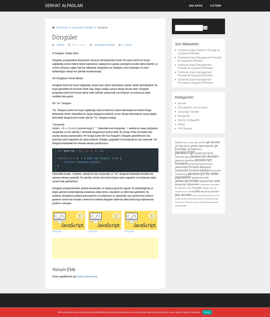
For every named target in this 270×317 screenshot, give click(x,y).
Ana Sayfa (195, 5)
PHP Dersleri (185, 128)
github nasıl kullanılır (202, 145)
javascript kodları (187, 181)
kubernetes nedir (184, 188)
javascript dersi (182, 157)
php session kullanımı (196, 199)
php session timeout (210, 202)
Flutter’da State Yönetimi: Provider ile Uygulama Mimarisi (199, 52)
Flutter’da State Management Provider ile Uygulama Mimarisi (200, 59)
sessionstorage (181, 206)
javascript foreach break (200, 164)
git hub (179, 145)
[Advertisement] (105, 248)
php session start (196, 202)
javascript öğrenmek (187, 184)
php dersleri (183, 195)
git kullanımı (195, 149)
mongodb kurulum (181, 192)
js (200, 185)
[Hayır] (266, 312)
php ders (215, 191)
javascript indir (200, 177)
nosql (191, 191)
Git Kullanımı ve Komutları (192, 107)
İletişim (215, 5)
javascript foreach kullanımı (193, 170)
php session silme (182, 202)
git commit (200, 142)
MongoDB (184, 115)
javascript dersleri (204, 156)
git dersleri (213, 142)
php (197, 191)
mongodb (196, 188)
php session (197, 195)
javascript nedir (210, 181)
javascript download (185, 160)
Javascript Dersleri (104, 44)
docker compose (188, 143)
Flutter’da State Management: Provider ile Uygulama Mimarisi (195, 66)
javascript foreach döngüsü (193, 167)
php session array (209, 195)
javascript (185, 152)
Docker (182, 103)
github (187, 146)
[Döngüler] (68, 220)
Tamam (207, 312)
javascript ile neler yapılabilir (197, 175)
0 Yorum (127, 44)
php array (205, 191)
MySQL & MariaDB (188, 120)
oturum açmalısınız (87, 276)
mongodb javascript (209, 188)
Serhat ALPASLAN (64, 5)
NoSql (181, 124)
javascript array (204, 153)
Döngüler (57, 231)
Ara (177, 23)
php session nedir (211, 199)
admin (60, 44)
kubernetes (205, 185)
